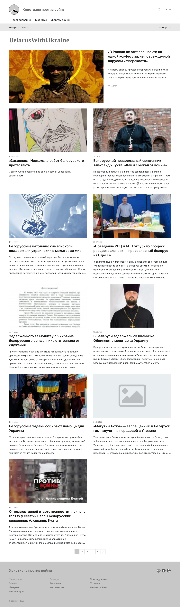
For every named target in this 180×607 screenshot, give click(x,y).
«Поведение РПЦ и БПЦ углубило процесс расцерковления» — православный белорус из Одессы (130, 250)
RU (167, 9)
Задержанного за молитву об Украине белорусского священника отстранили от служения (44, 340)
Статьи (13, 583)
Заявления (55, 583)
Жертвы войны (60, 19)
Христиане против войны (43, 9)
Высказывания (57, 587)
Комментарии (16, 591)
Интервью (14, 587)
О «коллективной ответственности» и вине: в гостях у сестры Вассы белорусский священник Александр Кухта (47, 516)
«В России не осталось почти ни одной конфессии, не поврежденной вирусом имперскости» (139, 56)
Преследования (21, 19)
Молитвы (41, 19)
